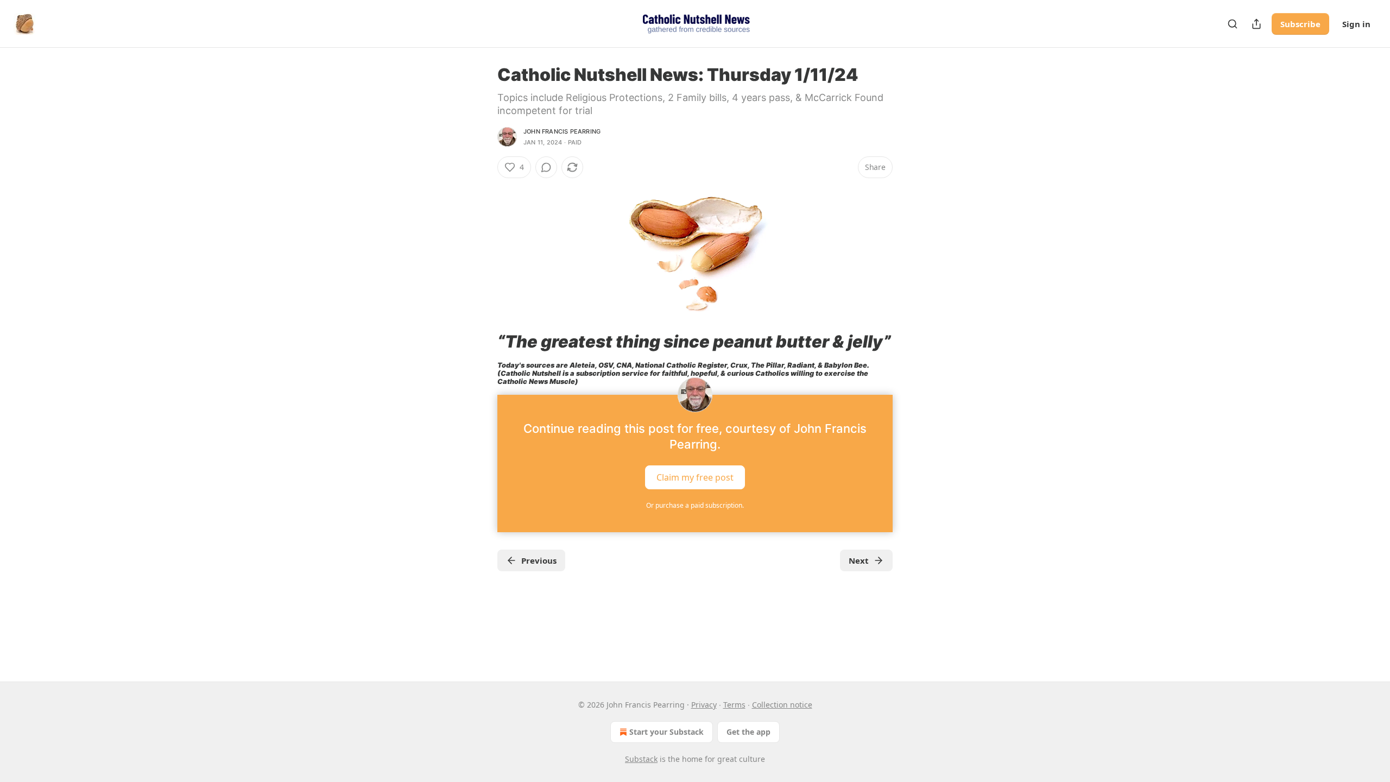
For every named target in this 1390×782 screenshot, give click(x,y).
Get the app (748, 732)
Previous (539, 560)
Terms (734, 704)
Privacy (704, 704)
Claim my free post (695, 477)
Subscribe (1300, 23)
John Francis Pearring (562, 131)
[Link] (482, 341)
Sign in (1356, 23)
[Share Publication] (1256, 24)
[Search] (1232, 24)
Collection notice (782, 704)
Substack (641, 759)
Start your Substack (666, 732)
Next (859, 560)
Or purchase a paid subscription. (695, 505)
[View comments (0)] (546, 167)
